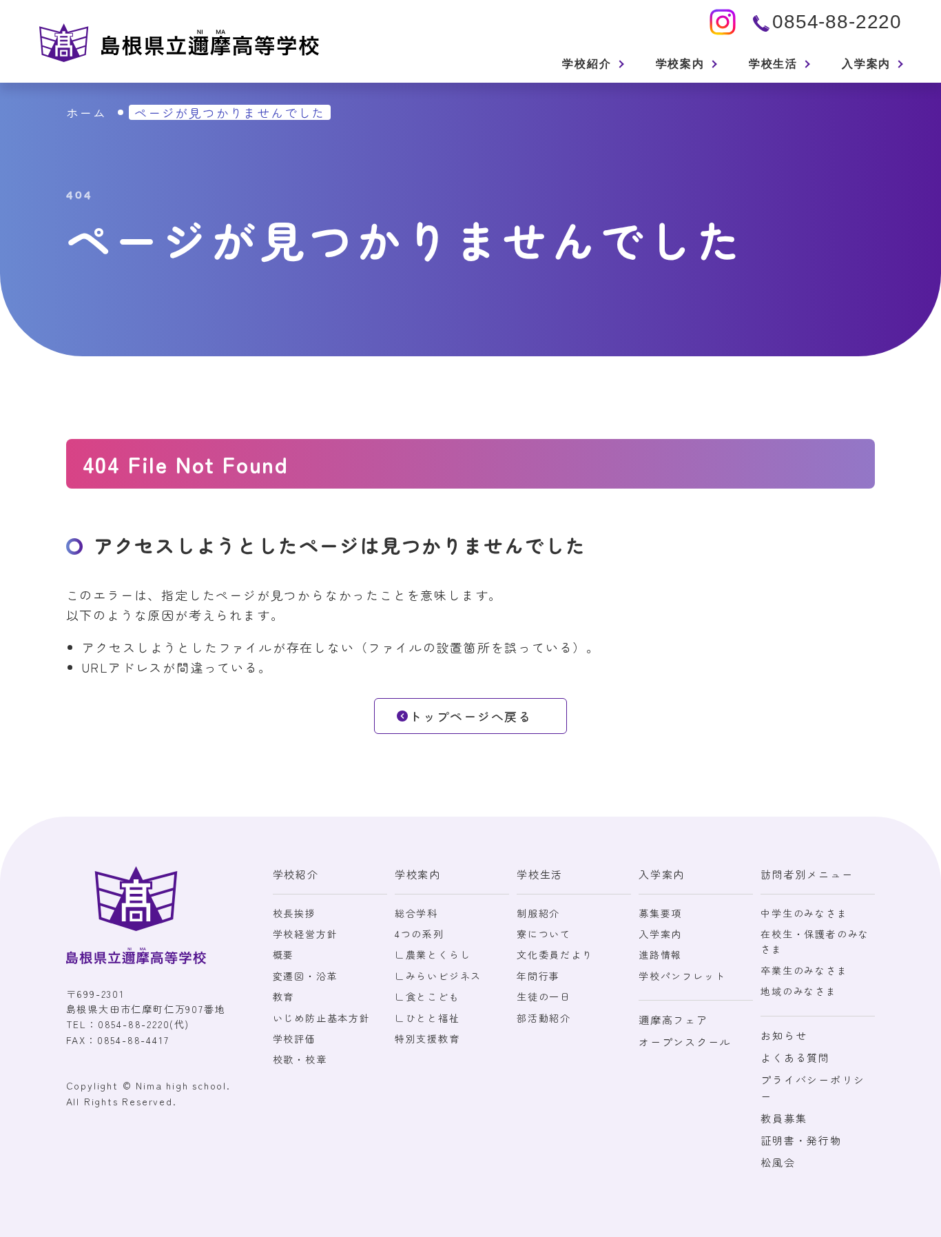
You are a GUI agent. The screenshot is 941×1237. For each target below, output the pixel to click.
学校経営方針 (305, 934)
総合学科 (416, 913)
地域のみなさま (799, 991)
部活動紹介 (544, 1018)
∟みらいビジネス (438, 976)
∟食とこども (427, 996)
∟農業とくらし (433, 954)
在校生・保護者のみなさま (815, 941)
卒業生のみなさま (804, 970)
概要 (284, 954)
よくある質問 (795, 1057)
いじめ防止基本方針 (322, 1018)
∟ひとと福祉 (427, 1018)
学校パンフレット (682, 976)
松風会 (778, 1162)
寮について (544, 934)
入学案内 (660, 934)
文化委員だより (555, 954)
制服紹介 (538, 913)
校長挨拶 (294, 913)
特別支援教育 (427, 1038)
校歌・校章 (300, 1059)
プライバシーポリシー (813, 1087)
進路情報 (660, 954)
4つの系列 (419, 934)
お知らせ (784, 1035)
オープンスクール (685, 1041)
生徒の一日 (544, 996)
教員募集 (784, 1118)
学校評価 (294, 1038)
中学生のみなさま (804, 913)
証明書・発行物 (801, 1140)
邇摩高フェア (673, 1019)
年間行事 (538, 976)
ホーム (86, 112)
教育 (284, 996)
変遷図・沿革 (305, 976)
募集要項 (660, 913)
